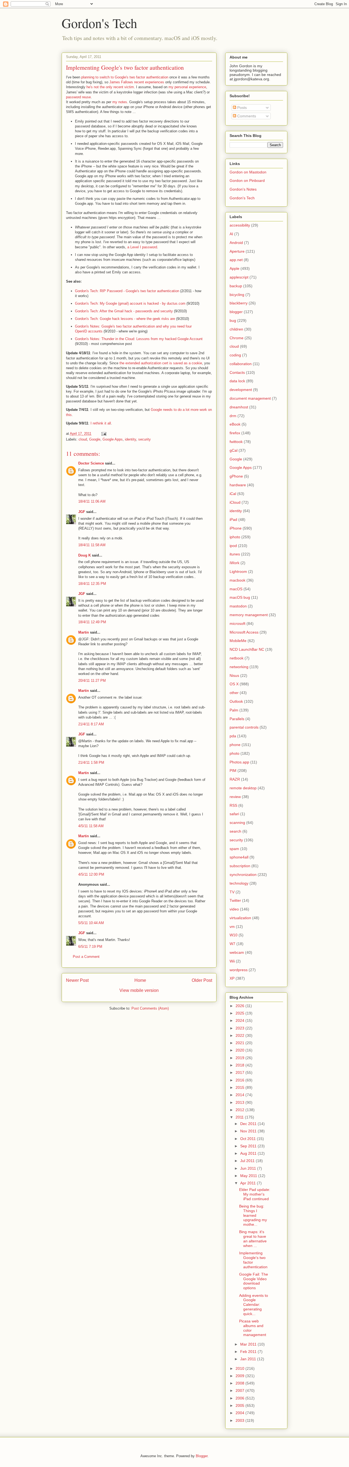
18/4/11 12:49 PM (92, 622)
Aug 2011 (249, 1153)
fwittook (236, 441)
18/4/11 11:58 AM (92, 545)
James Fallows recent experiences (136, 82)
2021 (240, 1043)
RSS (233, 805)
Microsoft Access (244, 632)
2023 (240, 1028)
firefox (235, 433)
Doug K (84, 555)
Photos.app (239, 762)
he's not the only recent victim (110, 87)
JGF (81, 512)
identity (130, 439)
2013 (240, 1102)
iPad (233, 519)
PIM (233, 770)
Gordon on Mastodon (248, 172)
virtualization (240, 918)
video (234, 909)
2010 (240, 1368)
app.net (236, 260)
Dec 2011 (249, 1123)
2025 (240, 1013)
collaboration (241, 364)
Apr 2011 (248, 1183)
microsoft (237, 623)
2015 (240, 1087)
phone (235, 744)
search (235, 831)
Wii (232, 961)
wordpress (239, 970)
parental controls (244, 727)
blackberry (239, 303)
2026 (240, 1006)
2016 (240, 1080)
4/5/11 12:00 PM (91, 874)
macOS (236, 589)
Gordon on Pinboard (247, 180)
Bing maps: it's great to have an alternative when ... (253, 1239)
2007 (240, 1390)
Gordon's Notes (243, 189)
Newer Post (77, 980)
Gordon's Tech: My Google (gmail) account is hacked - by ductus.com (130, 303)
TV (232, 892)
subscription (240, 866)
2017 (240, 1072)
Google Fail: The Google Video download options (253, 1281)
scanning (237, 822)
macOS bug (240, 597)
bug (233, 320)
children (236, 329)
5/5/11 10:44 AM (91, 923)
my (171, 87)
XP (232, 978)
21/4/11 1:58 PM (91, 762)
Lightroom (238, 571)
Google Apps (113, 439)
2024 (240, 1020)
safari (234, 814)
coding (235, 355)
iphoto (235, 537)
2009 (240, 1376)
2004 (240, 1413)
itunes (235, 554)
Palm (234, 710)
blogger (236, 312)
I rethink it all (101, 423)
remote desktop (243, 788)
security (144, 439)
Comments (246, 116)
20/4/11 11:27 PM (92, 681)
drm (233, 416)
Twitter (235, 900)
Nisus (234, 675)
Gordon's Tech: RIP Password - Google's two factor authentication (127, 291)
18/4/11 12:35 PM (92, 584)
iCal (233, 493)
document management (250, 398)
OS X (234, 684)
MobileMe (238, 640)
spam (234, 848)
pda (233, 736)
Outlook (236, 701)
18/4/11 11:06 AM (92, 501)
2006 (240, 1398)
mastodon (238, 606)
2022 (240, 1035)
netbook (236, 658)
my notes (119, 102)
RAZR (235, 779)
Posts (241, 107)
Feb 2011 (249, 1351)
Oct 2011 (248, 1138)
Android (236, 242)
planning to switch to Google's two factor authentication (124, 77)
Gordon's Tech (99, 23)
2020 (240, 1050)
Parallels (237, 719)
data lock (237, 381)
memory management (249, 615)
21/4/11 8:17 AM (91, 724)
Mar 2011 (249, 1344)
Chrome (236, 338)
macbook (237, 580)
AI (231, 234)
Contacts (237, 372)
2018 (240, 1065)
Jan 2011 (248, 1359)
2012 (240, 1110)
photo (234, 753)
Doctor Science (91, 463)
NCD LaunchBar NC (247, 649)
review (235, 796)
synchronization (243, 874)
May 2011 (249, 1175)
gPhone (236, 476)
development (241, 389)
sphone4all (239, 857)
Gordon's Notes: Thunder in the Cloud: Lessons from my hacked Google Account (139, 339)
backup (236, 286)
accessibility (240, 225)
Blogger (201, 1456)
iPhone (236, 528)
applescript (239, 277)
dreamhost (239, 407)
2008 (240, 1383)
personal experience (190, 87)
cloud (83, 439)
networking (239, 667)
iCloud (235, 502)
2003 (240, 1420)
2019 (240, 1058)
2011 (240, 1117)
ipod (233, 545)
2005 (240, 1405)
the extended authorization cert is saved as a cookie (160, 363)
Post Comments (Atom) (150, 1008)
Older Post (202, 980)
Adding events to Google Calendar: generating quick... (253, 1304)
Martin (83, 632)
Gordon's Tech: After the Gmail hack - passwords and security (124, 311)
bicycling (237, 294)
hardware (238, 485)
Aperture (237, 251)
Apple (234, 268)
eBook (235, 424)
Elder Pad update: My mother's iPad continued (254, 1194)
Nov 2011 (249, 1131)
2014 (240, 1095)
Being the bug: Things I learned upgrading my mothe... (253, 1215)
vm (232, 926)
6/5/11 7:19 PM (90, 947)
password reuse (78, 97)
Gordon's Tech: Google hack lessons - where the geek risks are (125, 319)
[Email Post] (103, 434)
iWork (234, 563)
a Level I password (142, 247)
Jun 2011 (248, 1168)
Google (94, 439)
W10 (233, 935)
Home (140, 980)
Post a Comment (86, 957)
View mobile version (139, 990)
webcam (237, 952)
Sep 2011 (249, 1146)
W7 (232, 944)
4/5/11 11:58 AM (91, 826)
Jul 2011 (248, 1161)
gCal (233, 450)
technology (239, 883)
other (234, 692)
